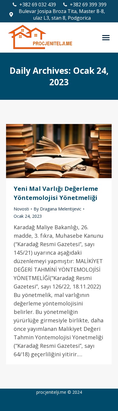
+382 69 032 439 (37, 4)
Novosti (21, 209)
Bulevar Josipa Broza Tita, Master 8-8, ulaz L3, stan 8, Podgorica (62, 14)
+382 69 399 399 (88, 4)
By (57, 209)
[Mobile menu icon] (106, 38)
